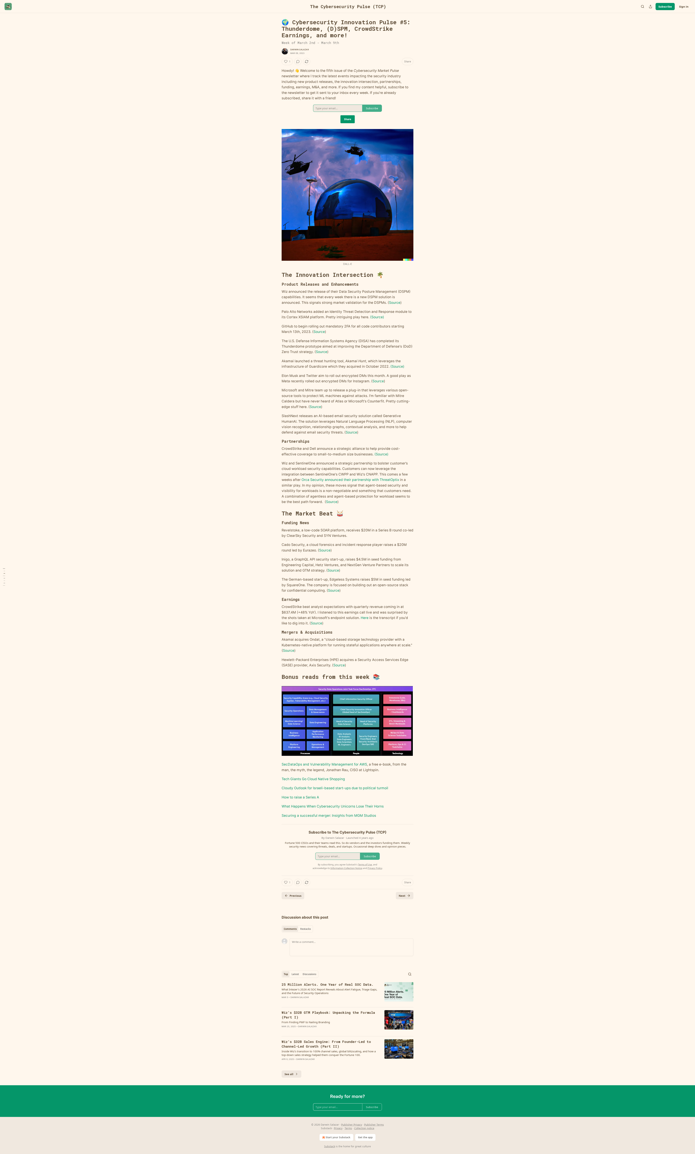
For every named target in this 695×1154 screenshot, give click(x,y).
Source (394, 303)
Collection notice (364, 1128)
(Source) (377, 317)
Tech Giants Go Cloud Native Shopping (313, 779)
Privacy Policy (375, 868)
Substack (329, 1146)
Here (364, 618)
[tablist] (297, 929)
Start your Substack (338, 1137)
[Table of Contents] (4, 577)
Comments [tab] (290, 929)
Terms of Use (365, 864)
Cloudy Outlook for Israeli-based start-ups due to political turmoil (335, 788)
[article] (347, 993)
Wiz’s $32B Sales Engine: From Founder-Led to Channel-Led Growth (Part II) (326, 1044)
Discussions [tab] (309, 974)
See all (289, 1074)
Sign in (683, 6)
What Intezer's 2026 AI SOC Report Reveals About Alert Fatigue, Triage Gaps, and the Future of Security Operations (329, 991)
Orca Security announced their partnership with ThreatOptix (350, 480)
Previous (295, 895)
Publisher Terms (374, 1124)
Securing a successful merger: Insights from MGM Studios (329, 815)
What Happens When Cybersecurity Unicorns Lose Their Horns (333, 806)
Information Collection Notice (346, 868)
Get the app (365, 1137)
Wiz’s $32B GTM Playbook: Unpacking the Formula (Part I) (328, 1014)
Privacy (338, 1128)
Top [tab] (286, 974)
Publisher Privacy (351, 1124)
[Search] (642, 6)
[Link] (276, 275)
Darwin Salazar (299, 49)
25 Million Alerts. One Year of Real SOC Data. (328, 984)
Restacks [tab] (305, 929)
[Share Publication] (650, 6)
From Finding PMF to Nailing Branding (306, 1022)
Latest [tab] (295, 974)
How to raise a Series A (300, 797)
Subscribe (665, 6)
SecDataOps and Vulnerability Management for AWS (324, 764)
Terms (348, 1128)
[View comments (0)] (298, 61)
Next (402, 895)
